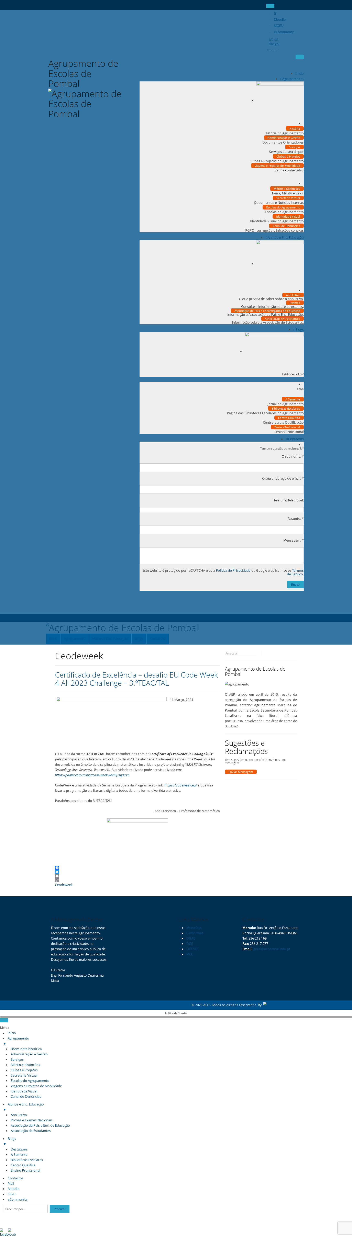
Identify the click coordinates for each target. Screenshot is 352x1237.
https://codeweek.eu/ (180, 785)
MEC (189, 954)
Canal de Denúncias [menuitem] (26, 1096)
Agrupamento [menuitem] (16, 1041)
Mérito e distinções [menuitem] (25, 1065)
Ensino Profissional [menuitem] (25, 1170)
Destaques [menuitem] (19, 1149)
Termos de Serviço (295, 572)
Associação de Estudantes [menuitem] (31, 1130)
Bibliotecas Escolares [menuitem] (27, 1160)
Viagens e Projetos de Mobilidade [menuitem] (36, 1086)
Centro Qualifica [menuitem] (23, 1165)
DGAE (190, 938)
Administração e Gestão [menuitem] (29, 1054)
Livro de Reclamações (103, 1005)
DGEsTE (192, 949)
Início (300, 73)
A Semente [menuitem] (19, 1154)
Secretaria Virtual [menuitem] (24, 1075)
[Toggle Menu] (270, 6)
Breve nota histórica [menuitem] (26, 1049)
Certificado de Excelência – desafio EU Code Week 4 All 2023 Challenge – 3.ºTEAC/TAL (136, 679)
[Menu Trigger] (4, 1020)
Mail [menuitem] (11, 1183)
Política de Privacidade (233, 570)
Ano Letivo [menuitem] (19, 1115)
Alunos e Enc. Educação (286, 237)
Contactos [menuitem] (15, 1178)
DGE (189, 943)
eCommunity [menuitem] (18, 1199)
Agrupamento (293, 79)
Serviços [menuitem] (17, 1059)
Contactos (296, 439)
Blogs (299, 329)
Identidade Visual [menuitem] (24, 1091)
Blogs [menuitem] (9, 1141)
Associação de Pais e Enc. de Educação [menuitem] (40, 1125)
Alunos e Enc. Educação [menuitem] (23, 1107)
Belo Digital (292, 1005)
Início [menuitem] (12, 1033)
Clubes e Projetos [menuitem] (24, 1070)
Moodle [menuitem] (13, 1189)
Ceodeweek (64, 885)
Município (193, 928)
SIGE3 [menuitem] (12, 1194)
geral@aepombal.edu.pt (271, 949)
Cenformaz (194, 933)
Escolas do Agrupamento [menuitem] (30, 1080)
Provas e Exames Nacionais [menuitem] (32, 1120)
